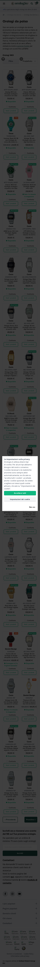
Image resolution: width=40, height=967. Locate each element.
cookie (9, 464)
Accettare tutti (20, 493)
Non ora (32, 507)
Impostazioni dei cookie (20, 499)
